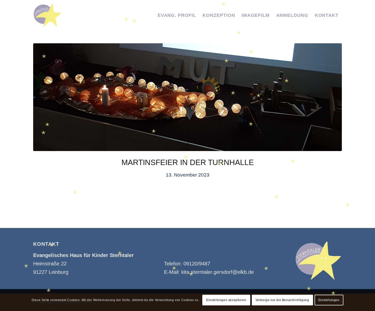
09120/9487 (196, 263)
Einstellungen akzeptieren (226, 300)
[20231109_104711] (187, 97)
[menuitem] (176, 15)
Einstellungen (329, 300)
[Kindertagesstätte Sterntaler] (47, 15)
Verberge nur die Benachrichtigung (282, 300)
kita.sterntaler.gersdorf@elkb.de (217, 272)
